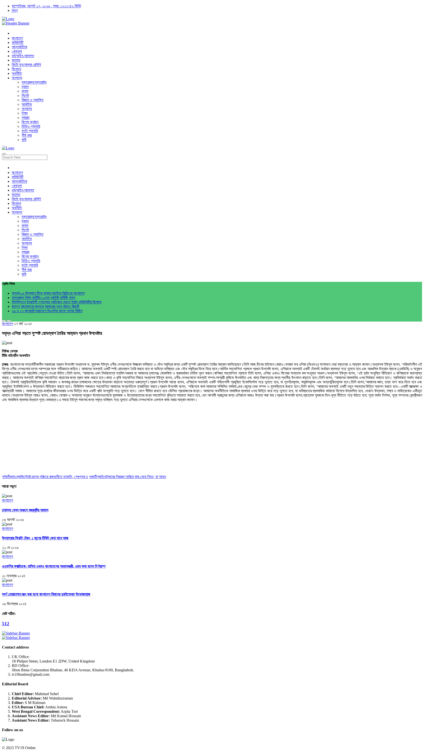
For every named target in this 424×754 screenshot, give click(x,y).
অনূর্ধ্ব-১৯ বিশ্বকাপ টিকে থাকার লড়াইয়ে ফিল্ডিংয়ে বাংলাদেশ (48, 293)
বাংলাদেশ (17, 38)
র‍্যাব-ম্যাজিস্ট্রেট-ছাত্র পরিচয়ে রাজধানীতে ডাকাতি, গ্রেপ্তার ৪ (45, 477)
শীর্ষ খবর (27, 135)
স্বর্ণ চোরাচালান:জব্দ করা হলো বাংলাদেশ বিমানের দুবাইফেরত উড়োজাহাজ (46, 594)
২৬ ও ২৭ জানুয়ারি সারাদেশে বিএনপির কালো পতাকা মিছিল (47, 311)
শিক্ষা (25, 113)
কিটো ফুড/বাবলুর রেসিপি (26, 65)
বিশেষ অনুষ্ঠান (30, 122)
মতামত (16, 60)
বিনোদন (16, 69)
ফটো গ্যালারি (30, 131)
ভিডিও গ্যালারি (31, 126)
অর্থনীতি (17, 73)
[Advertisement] (149, 440)
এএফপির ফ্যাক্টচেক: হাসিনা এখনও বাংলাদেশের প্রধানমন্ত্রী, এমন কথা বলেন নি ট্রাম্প (54, 566)
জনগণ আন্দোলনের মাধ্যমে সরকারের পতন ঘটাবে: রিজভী (45, 306)
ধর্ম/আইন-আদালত (23, 56)
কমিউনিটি (17, 42)
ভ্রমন (25, 87)
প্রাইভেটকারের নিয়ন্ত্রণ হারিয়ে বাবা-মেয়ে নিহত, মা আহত (127, 477)
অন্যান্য (17, 78)
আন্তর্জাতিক (19, 47)
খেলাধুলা (17, 51)
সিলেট (25, 95)
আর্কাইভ (27, 104)
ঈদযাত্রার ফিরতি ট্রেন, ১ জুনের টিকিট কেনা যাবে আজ (35, 538)
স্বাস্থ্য (25, 118)
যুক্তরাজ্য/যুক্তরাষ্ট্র (34, 82)
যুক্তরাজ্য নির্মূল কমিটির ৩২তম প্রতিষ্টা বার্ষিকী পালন (43, 298)
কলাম (25, 91)
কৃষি (24, 140)
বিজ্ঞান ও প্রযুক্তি (32, 100)
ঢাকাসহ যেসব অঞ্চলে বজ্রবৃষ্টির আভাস (25, 510)
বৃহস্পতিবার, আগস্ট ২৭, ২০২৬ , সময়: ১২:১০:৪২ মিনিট (46, 6)
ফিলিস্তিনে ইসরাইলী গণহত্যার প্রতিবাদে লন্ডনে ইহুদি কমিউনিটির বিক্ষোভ (57, 302)
